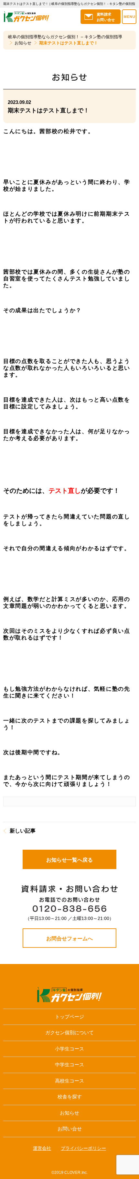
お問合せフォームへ (69, 938)
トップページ (69, 1016)
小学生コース (69, 1048)
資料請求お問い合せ (106, 17)
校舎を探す (70, 1096)
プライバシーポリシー (83, 1148)
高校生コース (69, 1080)
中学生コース (69, 1064)
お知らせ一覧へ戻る (69, 860)
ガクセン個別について (69, 1032)
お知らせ (69, 1113)
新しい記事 (23, 830)
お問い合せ (70, 1128)
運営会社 (42, 1148)
